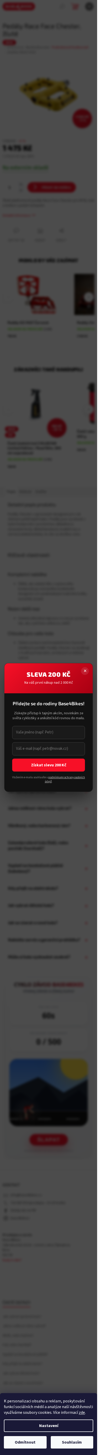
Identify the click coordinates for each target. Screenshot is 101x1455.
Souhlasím (72, 1442)
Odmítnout (25, 1442)
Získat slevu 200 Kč (48, 765)
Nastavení (48, 1426)
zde (82, 1412)
